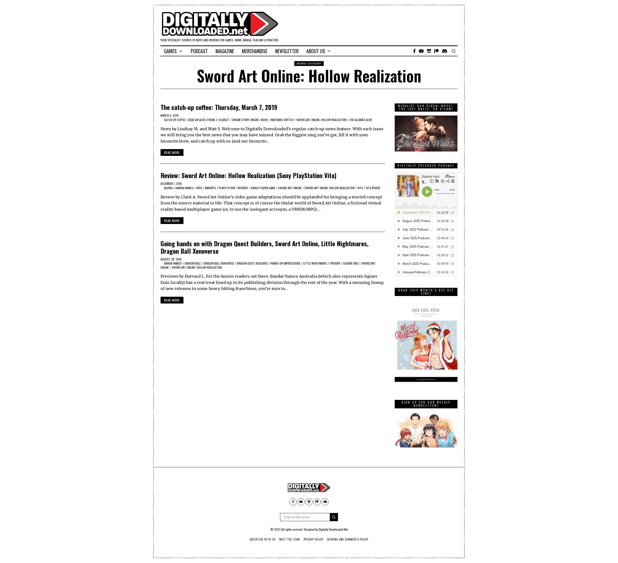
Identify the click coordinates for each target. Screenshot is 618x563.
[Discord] (445, 51)
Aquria (168, 188)
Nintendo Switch (282, 120)
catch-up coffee (174, 120)
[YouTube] (421, 51)
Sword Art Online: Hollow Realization (321, 120)
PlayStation (227, 188)
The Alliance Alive (360, 120)
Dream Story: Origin (245, 120)
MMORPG (210, 188)
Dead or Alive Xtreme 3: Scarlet (208, 120)
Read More (172, 152)
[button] (334, 517)
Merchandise (254, 51)
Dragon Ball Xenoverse (219, 263)
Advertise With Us (262, 539)
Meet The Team (289, 539)
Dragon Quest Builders (252, 263)
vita (360, 188)
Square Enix (350, 263)
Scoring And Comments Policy (347, 539)
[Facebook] (414, 51)
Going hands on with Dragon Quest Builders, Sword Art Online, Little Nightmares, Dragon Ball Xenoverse (264, 247)
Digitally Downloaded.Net (333, 529)
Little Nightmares (315, 263)
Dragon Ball (193, 263)
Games (170, 51)
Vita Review (373, 188)
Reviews (243, 188)
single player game (263, 188)
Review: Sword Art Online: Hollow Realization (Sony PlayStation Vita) (249, 175)
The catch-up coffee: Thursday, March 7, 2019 (219, 107)
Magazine (225, 51)
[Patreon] (436, 51)
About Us (315, 51)
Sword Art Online (290, 188)
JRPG (199, 188)
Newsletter (287, 51)
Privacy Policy (313, 539)
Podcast (199, 51)
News (264, 120)
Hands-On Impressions (285, 263)
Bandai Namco (184, 188)
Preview (335, 263)
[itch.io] (429, 51)
